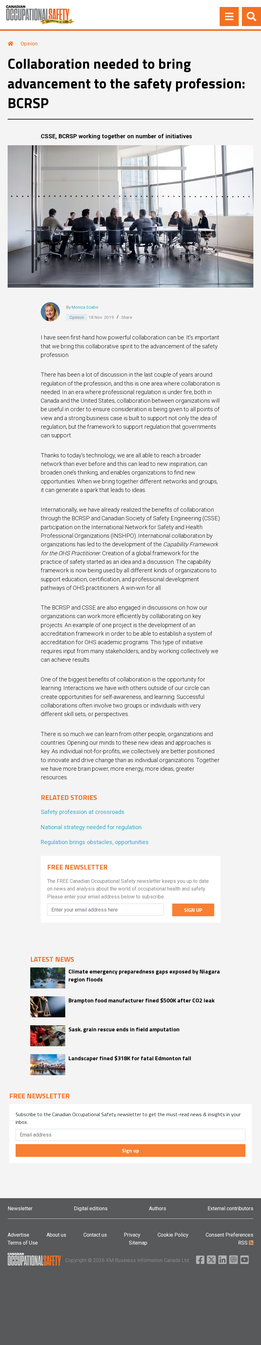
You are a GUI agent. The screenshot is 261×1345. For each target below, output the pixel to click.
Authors (157, 1208)
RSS (243, 1243)
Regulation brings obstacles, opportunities (95, 842)
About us (56, 1235)
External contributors (230, 1208)
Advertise (18, 1235)
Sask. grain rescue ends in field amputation (124, 1029)
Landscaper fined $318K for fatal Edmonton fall (129, 1058)
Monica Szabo (85, 307)
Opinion (29, 44)
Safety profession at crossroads (82, 812)
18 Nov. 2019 (101, 317)
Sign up (130, 1150)
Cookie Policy (173, 1235)
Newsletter (20, 1208)
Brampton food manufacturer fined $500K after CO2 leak (141, 1000)
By (82, 307)
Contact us (95, 1235)
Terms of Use (23, 1243)
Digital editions (91, 1208)
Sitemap (138, 1243)
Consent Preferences (229, 1235)
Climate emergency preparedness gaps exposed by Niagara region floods (144, 975)
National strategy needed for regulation (91, 827)
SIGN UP (193, 910)
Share (126, 317)
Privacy (132, 1235)
